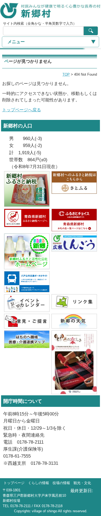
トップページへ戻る (21, 110)
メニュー (16, 41)
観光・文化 (82, 483)
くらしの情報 (38, 483)
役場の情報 (61, 483)
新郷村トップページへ (50, 10)
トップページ (14, 483)
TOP (66, 74)
